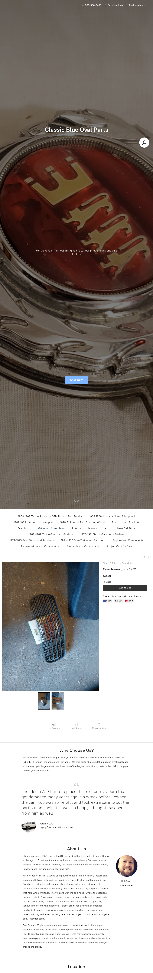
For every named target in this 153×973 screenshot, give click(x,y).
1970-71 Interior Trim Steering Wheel (82, 522)
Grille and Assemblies (51, 528)
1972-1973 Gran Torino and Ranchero (32, 540)
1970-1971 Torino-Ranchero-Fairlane (102, 534)
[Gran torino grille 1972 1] (58, 701)
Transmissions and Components (40, 546)
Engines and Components (128, 540)
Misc (107, 528)
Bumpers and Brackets (125, 522)
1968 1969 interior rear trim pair (33, 522)
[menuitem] (144, 557)
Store (105, 563)
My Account (54, 728)
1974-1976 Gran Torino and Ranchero (83, 540)
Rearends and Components (83, 546)
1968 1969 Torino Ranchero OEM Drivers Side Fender (50, 516)
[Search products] (144, 142)
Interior (76, 528)
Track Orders (76, 728)
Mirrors (92, 528)
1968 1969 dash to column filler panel (112, 516)
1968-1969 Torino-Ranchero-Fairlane (51, 534)
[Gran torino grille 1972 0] (44, 701)
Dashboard (24, 528)
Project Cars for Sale (119, 546)
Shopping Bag (99, 728)
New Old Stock (126, 528)
